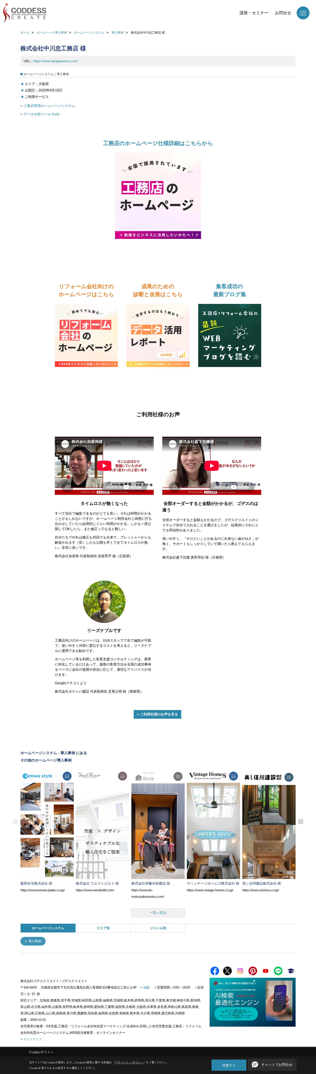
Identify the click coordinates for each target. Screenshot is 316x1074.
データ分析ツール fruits (41, 114)
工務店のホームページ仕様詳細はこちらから (158, 143)
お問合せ (283, 13)
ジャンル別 (158, 928)
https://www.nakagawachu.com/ (55, 61)
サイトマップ (33, 1039)
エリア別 (103, 928)
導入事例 (34, 941)
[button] (272, 1065)
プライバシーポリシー (129, 1062)
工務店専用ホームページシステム (49, 106)
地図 (146, 987)
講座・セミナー (254, 13)
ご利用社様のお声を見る (159, 714)
